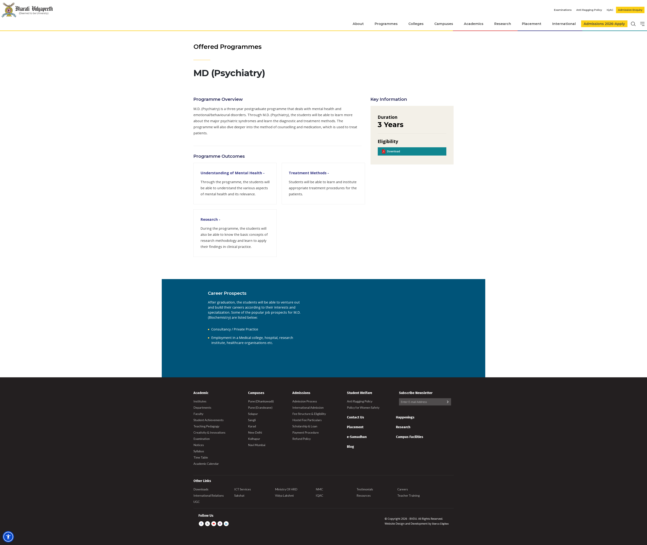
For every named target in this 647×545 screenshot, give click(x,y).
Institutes (199, 401)
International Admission (308, 407)
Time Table (200, 457)
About (358, 24)
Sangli (252, 420)
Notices (198, 445)
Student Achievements (208, 420)
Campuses (443, 24)
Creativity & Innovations (209, 432)
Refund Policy (301, 439)
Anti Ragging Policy (589, 9)
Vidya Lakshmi (284, 495)
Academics (473, 24)
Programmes (386, 24)
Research (502, 24)
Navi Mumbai (256, 445)
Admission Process (304, 401)
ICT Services (242, 489)
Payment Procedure (305, 432)
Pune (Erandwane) (260, 407)
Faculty (198, 414)
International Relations (208, 495)
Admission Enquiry (630, 9)
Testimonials (365, 489)
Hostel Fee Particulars (307, 420)
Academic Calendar (206, 463)
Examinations (563, 9)
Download (393, 151)
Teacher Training (408, 495)
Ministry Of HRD (286, 489)
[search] (633, 23)
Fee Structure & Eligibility (309, 414)
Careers (402, 489)
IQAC (610, 9)
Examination (201, 439)
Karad (252, 426)
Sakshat (239, 495)
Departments (202, 407)
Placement (531, 24)
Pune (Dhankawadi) (261, 401)
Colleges (416, 24)
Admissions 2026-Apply (604, 24)
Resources (364, 495)
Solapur (253, 414)
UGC (196, 502)
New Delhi (255, 432)
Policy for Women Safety (363, 407)
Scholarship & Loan (304, 426)
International (564, 24)
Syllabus (198, 451)
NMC (319, 489)
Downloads (200, 489)
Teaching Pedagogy (206, 426)
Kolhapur (254, 439)
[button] (8, 537)
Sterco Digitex (440, 523)
